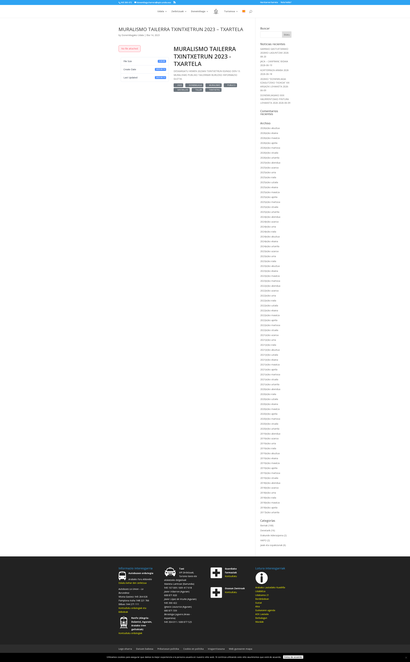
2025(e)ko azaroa (269, 167)
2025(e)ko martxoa (270, 201)
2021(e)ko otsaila (269, 379)
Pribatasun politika (168, 648)
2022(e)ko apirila (268, 320)
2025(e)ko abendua (270, 162)
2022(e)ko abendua (270, 285)
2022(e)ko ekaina (269, 310)
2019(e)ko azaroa (269, 438)
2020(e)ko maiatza (270, 409)
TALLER (198, 89)
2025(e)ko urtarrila (269, 211)
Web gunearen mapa (240, 648)
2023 (179, 85)
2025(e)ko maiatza (270, 192)
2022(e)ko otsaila (269, 330)
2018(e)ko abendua (270, 482)
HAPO (263, 540)
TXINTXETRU (214, 89)
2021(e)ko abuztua (270, 349)
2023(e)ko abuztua (270, 265)
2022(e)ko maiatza (270, 315)
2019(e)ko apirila (268, 468)
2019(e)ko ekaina (269, 458)
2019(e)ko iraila (268, 448)
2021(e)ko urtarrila (269, 384)
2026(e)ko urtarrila (269, 157)
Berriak (264, 525)
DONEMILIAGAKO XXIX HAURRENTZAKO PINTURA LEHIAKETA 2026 (274, 99)
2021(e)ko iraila (268, 344)
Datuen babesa (144, 648)
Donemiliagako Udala (133, 35)
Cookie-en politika (193, 648)
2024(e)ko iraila (268, 231)
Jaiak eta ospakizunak (271, 545)
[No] (406, 657)
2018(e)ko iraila (268, 497)
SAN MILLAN (182, 89)
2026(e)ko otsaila (269, 152)
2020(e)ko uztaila (269, 399)
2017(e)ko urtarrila (269, 512)
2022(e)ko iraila (268, 300)
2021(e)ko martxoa (270, 374)
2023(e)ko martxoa (270, 280)
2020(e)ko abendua (270, 389)
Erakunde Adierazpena (271, 535)
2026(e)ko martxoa (270, 147)
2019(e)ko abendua (270, 433)
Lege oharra (125, 648)
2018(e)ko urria (268, 492)
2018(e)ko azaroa (269, 487)
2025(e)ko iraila (268, 177)
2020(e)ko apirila (268, 413)
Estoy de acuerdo (293, 657)
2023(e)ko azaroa (269, 251)
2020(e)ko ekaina (269, 404)
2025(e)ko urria (268, 172)
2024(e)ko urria (268, 226)
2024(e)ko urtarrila (269, 246)
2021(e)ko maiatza (270, 364)
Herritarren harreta (269, 2)
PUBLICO (231, 85)
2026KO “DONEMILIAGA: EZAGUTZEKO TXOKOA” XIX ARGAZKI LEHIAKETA (274, 82)
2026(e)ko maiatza (270, 138)
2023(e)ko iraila (268, 261)
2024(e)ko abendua (270, 216)
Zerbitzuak (177, 11)
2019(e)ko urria (268, 443)
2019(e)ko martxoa (270, 473)
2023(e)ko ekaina (269, 270)
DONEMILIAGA (195, 85)
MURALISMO (214, 85)
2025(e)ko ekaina (269, 187)
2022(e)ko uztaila (269, 305)
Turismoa (229, 11)
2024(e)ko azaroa (269, 221)
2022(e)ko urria (268, 295)
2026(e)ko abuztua (270, 128)
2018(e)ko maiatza (270, 502)
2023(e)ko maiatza (270, 275)
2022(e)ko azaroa (269, 290)
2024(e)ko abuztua (270, 236)
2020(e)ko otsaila (269, 423)
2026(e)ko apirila (268, 142)
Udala (160, 11)
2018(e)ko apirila (268, 507)
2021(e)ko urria (268, 339)
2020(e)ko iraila (268, 394)
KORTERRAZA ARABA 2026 (274, 70)
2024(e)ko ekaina (269, 241)
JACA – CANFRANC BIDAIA (274, 61)
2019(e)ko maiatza (270, 463)
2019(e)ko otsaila (269, 477)
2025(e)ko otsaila (269, 206)
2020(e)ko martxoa (270, 418)
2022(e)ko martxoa (270, 325)
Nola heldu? (286, 2)
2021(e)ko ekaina (269, 359)
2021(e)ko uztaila (269, 354)
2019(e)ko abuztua (270, 453)
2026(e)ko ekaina (269, 133)
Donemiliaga (198, 11)
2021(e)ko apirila (268, 369)
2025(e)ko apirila (268, 197)
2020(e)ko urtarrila (269, 428)
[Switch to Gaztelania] (243, 14)
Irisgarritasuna (216, 648)
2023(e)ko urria (268, 256)
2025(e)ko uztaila (269, 182)
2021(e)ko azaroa (269, 335)
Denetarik (265, 530)
